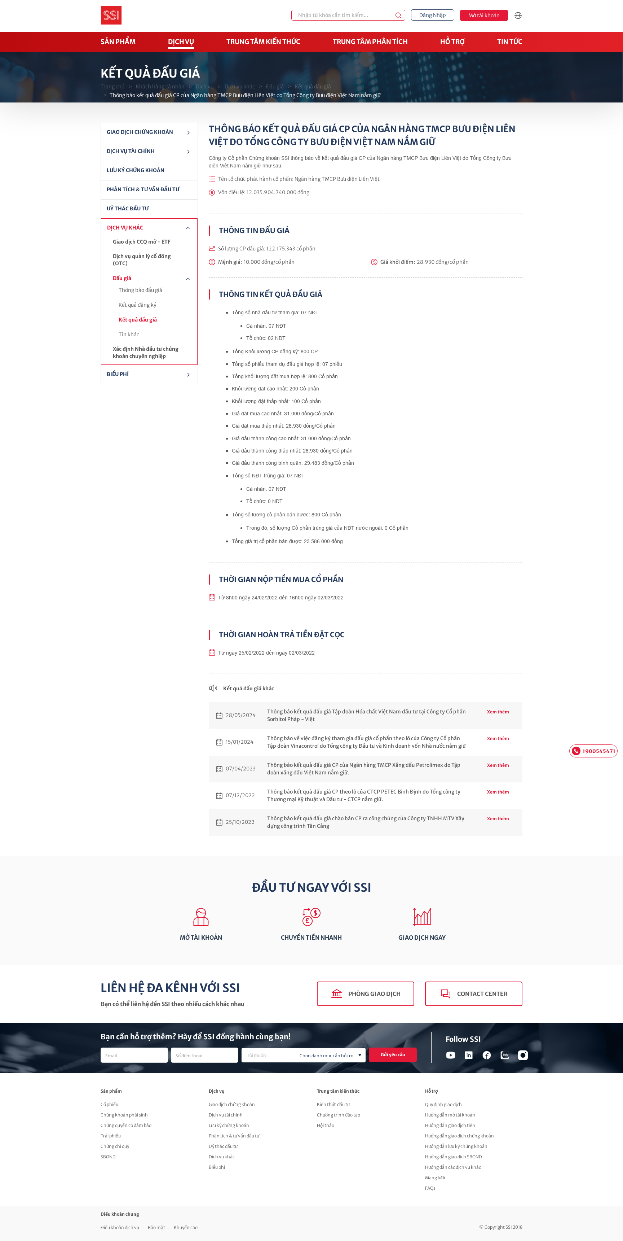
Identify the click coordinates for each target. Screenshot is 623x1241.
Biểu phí (217, 1167)
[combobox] (303, 1055)
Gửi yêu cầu (393, 1054)
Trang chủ (113, 86)
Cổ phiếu (109, 1104)
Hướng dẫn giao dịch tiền (450, 1125)
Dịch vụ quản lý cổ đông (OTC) (142, 260)
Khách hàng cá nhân (160, 86)
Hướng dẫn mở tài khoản (450, 1115)
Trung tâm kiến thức (263, 42)
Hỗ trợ (452, 42)
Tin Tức (509, 42)
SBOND (108, 1156)
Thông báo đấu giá (140, 290)
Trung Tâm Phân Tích (370, 42)
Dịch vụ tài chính (226, 1115)
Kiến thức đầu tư (333, 1104)
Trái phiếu (111, 1136)
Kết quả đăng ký (137, 305)
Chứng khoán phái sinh (124, 1115)
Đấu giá (275, 86)
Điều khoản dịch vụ (120, 1227)
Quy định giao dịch (443, 1104)
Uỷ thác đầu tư (128, 208)
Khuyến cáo (186, 1227)
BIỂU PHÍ (118, 374)
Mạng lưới (435, 1177)
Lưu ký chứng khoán (135, 170)
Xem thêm (498, 712)
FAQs (430, 1188)
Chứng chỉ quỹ (115, 1146)
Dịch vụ (181, 42)
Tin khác (129, 334)
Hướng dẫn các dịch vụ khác (453, 1167)
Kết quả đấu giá (313, 86)
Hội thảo (325, 1125)
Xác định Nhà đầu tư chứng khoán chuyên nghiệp (145, 352)
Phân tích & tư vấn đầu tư (143, 189)
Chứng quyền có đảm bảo (126, 1125)
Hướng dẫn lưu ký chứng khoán (456, 1146)
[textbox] (315, 1055)
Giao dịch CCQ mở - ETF (142, 242)
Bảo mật (156, 1227)
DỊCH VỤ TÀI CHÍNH (131, 151)
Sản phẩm (118, 42)
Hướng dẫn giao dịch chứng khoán (459, 1136)
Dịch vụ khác (240, 86)
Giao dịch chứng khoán (140, 132)
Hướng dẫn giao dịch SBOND (453, 1156)
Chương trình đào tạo (338, 1115)
